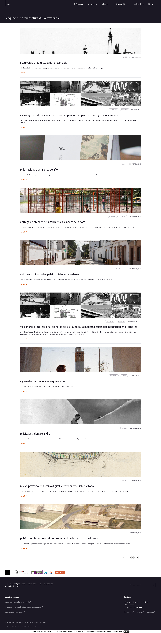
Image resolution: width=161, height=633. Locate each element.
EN (152, 4)
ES (149, 4)
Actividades (113, 109)
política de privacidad (116, 631)
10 (134, 557)
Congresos (124, 109)
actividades (92, 4)
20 (137, 557)
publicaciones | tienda (121, 4)
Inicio (8, 5)
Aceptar (126, 631)
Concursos (123, 533)
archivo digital (139, 4)
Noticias (125, 57)
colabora (105, 4)
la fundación (78, 4)
